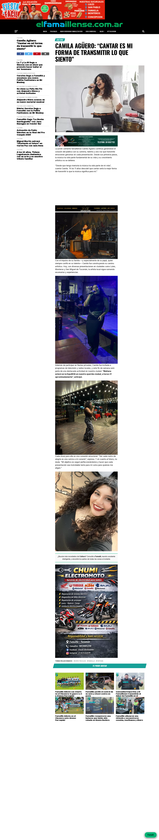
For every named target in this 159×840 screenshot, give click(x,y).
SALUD (102, 31)
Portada (100, 661)
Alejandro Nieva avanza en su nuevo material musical (31, 101)
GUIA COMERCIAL (91, 31)
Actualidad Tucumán (24, 86)
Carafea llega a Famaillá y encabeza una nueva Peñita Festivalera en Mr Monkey (31, 79)
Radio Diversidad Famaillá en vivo (71, 31)
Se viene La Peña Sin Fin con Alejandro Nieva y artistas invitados (29, 91)
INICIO (45, 31)
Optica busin (111, 31)
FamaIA (151, 835)
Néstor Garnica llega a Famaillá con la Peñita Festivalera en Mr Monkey (30, 110)
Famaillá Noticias (29, 73)
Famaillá (91, 661)
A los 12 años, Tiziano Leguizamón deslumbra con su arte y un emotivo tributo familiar (30, 155)
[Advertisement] (86, 190)
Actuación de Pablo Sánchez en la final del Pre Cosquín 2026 (31, 132)
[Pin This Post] (37, 53)
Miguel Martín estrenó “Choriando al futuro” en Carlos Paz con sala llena (30, 143)
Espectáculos (80, 661)
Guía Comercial (28, 106)
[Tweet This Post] (29, 53)
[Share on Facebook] (20, 53)
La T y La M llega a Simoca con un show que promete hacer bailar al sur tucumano (30, 65)
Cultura (19, 38)
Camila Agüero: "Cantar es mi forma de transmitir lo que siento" (30, 44)
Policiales (53, 31)
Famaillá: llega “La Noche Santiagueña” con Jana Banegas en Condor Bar (30, 121)
